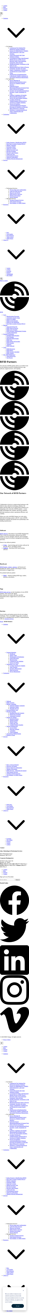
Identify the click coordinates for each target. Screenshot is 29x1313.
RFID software (4, 533)
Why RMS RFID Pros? (9, 355)
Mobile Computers (11, 145)
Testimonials (9, 274)
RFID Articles (10, 353)
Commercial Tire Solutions (17, 48)
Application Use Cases (12, 664)
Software (8, 701)
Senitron (5, 548)
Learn (4, 347)
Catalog (5, 5)
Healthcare (12, 654)
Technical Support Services (17, 200)
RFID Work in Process (12, 328)
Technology (6, 114)
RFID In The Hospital (12, 321)
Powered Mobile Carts (12, 710)
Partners (8, 272)
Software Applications (12, 157)
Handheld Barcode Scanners (17, 713)
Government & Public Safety (19, 60)
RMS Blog (9, 804)
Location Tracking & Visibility (18, 101)
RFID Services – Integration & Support (16, 770)
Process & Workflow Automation (19, 106)
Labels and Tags (10, 154)
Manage (5, 325)
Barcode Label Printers (12, 153)
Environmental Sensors (12, 155)
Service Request (14, 197)
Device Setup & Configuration (14, 767)
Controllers (12, 730)
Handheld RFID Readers (12, 335)
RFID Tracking (10, 702)
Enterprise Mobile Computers (17, 705)
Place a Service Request (12, 764)
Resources (5, 204)
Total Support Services (15, 201)
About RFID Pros (11, 356)
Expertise (8, 271)
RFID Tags (9, 340)
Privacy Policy (7, 1039)
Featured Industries (11, 652)
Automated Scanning (15, 716)
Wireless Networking (15, 195)
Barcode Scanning (11, 151)
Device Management (15, 671)
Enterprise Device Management (19, 88)
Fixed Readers (10, 337)
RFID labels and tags (5, 592)
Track (4, 315)
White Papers (9, 238)
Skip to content (4, 280)
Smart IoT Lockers (11, 148)
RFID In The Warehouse (12, 322)
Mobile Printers (13, 722)
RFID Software (10, 346)
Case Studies (9, 234)
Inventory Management (16, 668)
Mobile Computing (11, 704)
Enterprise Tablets (11, 147)
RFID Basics (9, 350)
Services (5, 160)
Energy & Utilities (19, 52)
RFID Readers (10, 343)
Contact (5, 10)
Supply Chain (19, 71)
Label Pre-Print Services (16, 191)
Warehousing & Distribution (19, 76)
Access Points (13, 728)
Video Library (10, 237)
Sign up (17, 879)
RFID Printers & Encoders (13, 341)
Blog (4, 7)
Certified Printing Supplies (16, 725)
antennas (14, 567)
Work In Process (14, 670)
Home (1, 621)
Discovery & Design (15, 192)
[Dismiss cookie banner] (23, 1291)
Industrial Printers (14, 719)
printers (10, 567)
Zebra (5, 575)
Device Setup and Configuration (18, 189)
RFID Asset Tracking (12, 329)
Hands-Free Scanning (15, 714)
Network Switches (14, 729)
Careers (8, 268)
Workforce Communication (18, 111)
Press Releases (10, 235)
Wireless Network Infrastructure (14, 158)
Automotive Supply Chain (13, 318)
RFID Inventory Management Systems (16, 331)
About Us (5, 240)
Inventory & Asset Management (19, 92)
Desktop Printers (14, 720)
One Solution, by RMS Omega (17, 203)
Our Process (9, 357)
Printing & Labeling (11, 717)
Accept (18, 1306)
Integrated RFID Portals (12, 338)
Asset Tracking (13, 667)
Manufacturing (19, 67)
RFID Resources (10, 349)
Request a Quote (10, 735)
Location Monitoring (11, 332)
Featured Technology (8, 334)
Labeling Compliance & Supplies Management (18, 97)
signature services (9, 618)
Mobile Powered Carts (12, 150)
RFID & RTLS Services (16, 194)
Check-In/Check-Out (11, 326)
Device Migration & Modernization (18, 83)
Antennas (8, 344)
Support (5, 8)
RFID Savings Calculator (12, 352)
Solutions (5, 18)
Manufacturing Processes (12, 316)
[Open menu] (0, 15)
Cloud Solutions (14, 732)
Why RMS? (9, 275)
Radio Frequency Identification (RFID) (16, 142)
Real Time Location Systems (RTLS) (15, 144)
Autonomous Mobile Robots (13, 733)
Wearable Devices (14, 708)
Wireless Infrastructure (12, 726)
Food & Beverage (17, 56)
